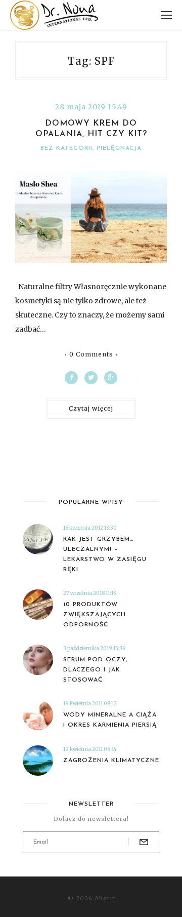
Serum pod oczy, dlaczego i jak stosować (95, 670)
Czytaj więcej (91, 408)
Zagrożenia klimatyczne (111, 760)
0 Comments (91, 354)
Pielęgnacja (119, 148)
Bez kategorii (66, 148)
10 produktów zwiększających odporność (94, 615)
